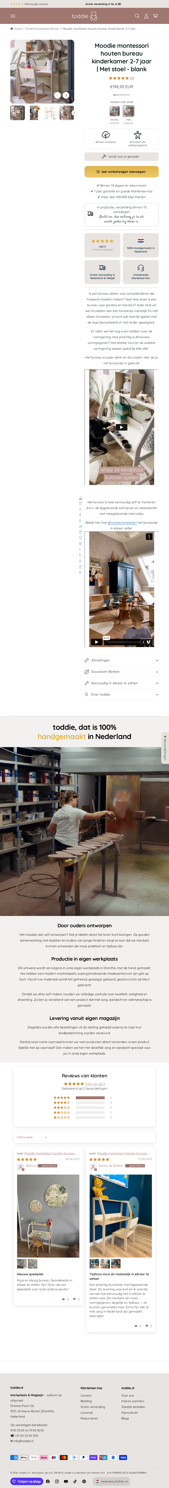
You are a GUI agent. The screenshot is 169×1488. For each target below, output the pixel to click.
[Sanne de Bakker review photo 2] (94, 1264)
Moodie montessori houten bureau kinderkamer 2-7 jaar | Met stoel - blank (118, 1155)
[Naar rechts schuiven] (66, 95)
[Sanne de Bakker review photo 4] (116, 1264)
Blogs (125, 1418)
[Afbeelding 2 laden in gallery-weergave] (50, 113)
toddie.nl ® (24, 1472)
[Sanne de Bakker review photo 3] (105, 1264)
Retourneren (89, 1418)
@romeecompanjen (122, 522)
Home (18, 28)
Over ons (127, 1395)
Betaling (86, 1401)
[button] (12, 15)
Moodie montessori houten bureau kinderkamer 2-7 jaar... (99, 28)
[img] (27, 1159)
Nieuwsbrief (129, 1412)
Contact (86, 1395)
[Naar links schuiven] (57, 95)
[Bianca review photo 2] (22, 1264)
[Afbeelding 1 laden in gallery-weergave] (17, 113)
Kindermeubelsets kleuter (42, 28)
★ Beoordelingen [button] (165, 747)
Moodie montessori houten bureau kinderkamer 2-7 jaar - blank (46, 1155)
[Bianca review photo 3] (33, 1264)
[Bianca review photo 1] (48, 1216)
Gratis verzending (93, 1407)
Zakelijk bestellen (133, 1407)
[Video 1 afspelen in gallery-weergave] (34, 113)
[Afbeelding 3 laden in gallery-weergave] (67, 113)
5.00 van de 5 (95, 1084)
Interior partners (132, 1401)
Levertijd (87, 1412)
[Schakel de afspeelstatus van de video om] (84, 831)
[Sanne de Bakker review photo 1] (120, 1216)
